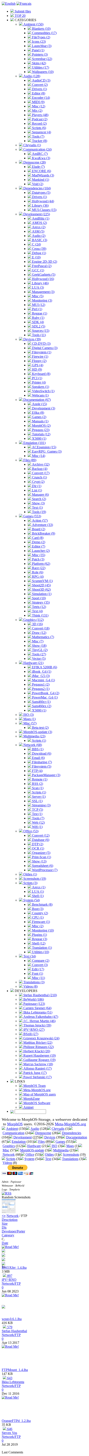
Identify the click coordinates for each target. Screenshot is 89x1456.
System (29, 1159)
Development (22, 1137)
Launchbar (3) (41, 46)
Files (41, 1141)
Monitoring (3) (41, 300)
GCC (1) (37, 270)
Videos (7, 1163)
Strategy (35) (40, 602)
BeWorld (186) (33, 999)
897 (9, 1276)
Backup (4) (39, 469)
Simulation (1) (41, 594)
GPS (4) (37, 365)
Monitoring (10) (42, 930)
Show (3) (38, 503)
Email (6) (38, 758)
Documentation (76, 1137)
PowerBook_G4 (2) (45, 693)
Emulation (19, 1141)
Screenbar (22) (41, 59)
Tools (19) (38, 512)
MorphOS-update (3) (37, 732)
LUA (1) (37, 891)
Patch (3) (37, 559)
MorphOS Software (36, 1103)
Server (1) (38, 796)
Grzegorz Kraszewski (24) (40, 1038)
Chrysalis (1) (31, 145)
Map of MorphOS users (39, 1094)
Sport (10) (38, 598)
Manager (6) (40, 494)
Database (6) (40, 840)
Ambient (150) (32, 24)
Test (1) (36, 814)
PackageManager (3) (45, 775)
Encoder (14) (40, 97)
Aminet (27, 1107)
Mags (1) (29, 719)
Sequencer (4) (41, 132)
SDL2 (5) (38, 326)
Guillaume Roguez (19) (39, 1060)
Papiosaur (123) (33, 1004)
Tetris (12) (38, 607)
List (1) (36, 490)
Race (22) (38, 568)
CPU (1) (37, 917)
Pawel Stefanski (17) (37, 1077)
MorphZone (31, 1098)
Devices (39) (31, 339)
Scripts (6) (38, 128)
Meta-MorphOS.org (36, 1090)
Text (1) (37, 507)
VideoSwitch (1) (42, 391)
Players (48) (39, 115)
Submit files (22, 11)
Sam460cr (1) (41, 702)
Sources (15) (40, 330)
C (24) (36, 244)
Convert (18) (40, 628)
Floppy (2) (38, 361)
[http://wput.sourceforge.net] (3, 1307)
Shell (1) (37, 896)
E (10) (36, 257)
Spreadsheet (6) (42, 865)
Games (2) (38, 417)
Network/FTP (11, 1283)
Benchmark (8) (41, 904)
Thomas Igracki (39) (36, 1025)
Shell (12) (38, 943)
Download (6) (41, 753)
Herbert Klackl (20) (36, 1051)
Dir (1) (36, 486)
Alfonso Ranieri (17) (37, 1068)
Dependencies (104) (36, 188)
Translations (70, 1159)
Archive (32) (40, 464)
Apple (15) (39, 404)
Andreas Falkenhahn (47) (40, 1016)
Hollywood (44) (42, 201)
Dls (4, 1227)
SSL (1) (37, 801)
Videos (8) (30, 986)
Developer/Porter (13, 1231)
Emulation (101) (34, 443)
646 (9, 1429)
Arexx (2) (38, 227)
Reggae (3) (39, 939)
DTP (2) (37, 844)
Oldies (49, 1154)
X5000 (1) (38, 438)
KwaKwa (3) (40, 158)
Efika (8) (37, 412)
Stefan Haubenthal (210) (39, 995)
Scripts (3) (29, 883)
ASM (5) (37, 231)
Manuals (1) (39, 421)
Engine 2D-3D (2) (44, 261)
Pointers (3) (39, 54)
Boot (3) (37, 909)
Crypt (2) (37, 481)
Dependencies (71, 1133)
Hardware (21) (32, 663)
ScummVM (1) (42, 581)
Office (29, 1154)
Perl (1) (36, 309)
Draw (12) (38, 632)
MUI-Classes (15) (43, 210)
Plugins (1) (39, 935)
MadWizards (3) (42, 175)
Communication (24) (37, 149)
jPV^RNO (9, 1279)
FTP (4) (37, 771)
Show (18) (38, 645)
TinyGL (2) (39, 650)
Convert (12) (40, 835)
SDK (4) (37, 322)
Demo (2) (38, 542)
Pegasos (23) (40, 430)
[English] (9, 3)
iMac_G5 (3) (40, 676)
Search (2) (38, 499)
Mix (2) (36, 110)
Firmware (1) (40, 922)
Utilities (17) (40, 67)
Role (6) (37, 572)
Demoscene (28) (34, 162)
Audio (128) (31, 76)
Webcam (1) (40, 395)
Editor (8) (38, 93)
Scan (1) (37, 788)
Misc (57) (29, 723)
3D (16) (37, 624)
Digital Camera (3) (44, 348)
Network (9, 1154)
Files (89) (29, 460)
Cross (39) (38, 248)
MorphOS (15, 1124)
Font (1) (37, 973)
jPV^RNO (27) (33, 1029)
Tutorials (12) (40, 434)
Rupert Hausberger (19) (39, 1055)
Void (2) (37, 184)
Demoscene (43, 1133)
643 (9, 1378)
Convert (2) (39, 85)
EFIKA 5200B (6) (44, 667)
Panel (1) (37, 50)
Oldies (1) (29, 874)
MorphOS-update (32, 1150)
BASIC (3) (39, 240)
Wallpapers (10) (42, 72)
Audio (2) (38, 236)
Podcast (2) (39, 119)
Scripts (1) (38, 740)
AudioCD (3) (40, 80)
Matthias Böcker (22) (37, 1042)
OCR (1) (37, 848)
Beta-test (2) (40, 727)
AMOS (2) (39, 223)
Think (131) (39, 615)
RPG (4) (37, 576)
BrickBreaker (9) (43, 533)
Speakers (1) (40, 387)
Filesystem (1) (41, 352)
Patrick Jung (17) (34, 1073)
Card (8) (37, 538)
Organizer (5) (40, 853)
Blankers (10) (41, 28)
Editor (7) (38, 546)
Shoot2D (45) (41, 585)
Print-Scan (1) (41, 857)
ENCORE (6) (41, 171)
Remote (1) (39, 779)
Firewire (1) (39, 356)
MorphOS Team (34, 1086)
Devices (49, 1137)
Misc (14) (38, 456)
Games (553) (31, 516)
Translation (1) (41, 947)
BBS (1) (37, 749)
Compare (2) (40, 960)
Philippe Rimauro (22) (38, 1047)
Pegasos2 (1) (40, 689)
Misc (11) (38, 978)
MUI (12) (38, 305)
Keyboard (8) (40, 374)
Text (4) (37, 611)
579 (9, 1327)
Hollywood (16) (42, 279)
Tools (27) (38, 654)
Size (5, 1223)
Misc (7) (37, 641)
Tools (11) (38, 335)
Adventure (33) (42, 525)
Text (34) (29, 956)
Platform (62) (40, 563)
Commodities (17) (44, 33)
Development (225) (36, 214)
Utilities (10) (40, 952)
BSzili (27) (30, 1034)
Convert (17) (40, 473)
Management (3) (42, 292)
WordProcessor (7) (44, 870)
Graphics (9, 1146)
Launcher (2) (40, 550)
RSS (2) (37, 783)
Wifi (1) (37, 827)
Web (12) (38, 822)
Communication (13, 1133)
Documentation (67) (36, 399)
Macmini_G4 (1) (43, 680)
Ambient (12, 1128)
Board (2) (38, 529)
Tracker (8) (39, 141)
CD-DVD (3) (41, 343)
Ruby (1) (37, 318)
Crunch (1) (39, 477)
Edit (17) (37, 969)
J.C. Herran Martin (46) (39, 1021)
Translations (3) (33, 982)
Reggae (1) (39, 313)
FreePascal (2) (41, 266)
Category (8, 1235)
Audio (34, 1128)
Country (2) (39, 913)
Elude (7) (38, 166)
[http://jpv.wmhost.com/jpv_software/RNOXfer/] (3, 1260)
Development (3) (43, 408)
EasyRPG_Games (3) (46, 451)
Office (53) (30, 831)
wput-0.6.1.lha (12, 1319)
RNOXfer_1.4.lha (14, 1267)
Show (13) (38, 861)
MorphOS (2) (41, 425)
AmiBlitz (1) (40, 218)
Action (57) (39, 520)
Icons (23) (38, 41)
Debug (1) (38, 253)
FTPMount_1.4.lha (15, 1370)
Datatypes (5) (40, 192)
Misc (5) (37, 296)
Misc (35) (38, 555)
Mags (70, 1146)
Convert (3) (39, 965)
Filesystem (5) (41, 766)
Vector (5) (38, 658)
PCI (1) (36, 378)
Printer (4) (38, 382)
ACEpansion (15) (43, 447)
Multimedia (61, 1150)
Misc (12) (38, 106)
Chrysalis (58, 1128)
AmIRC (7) (39, 154)
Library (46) (40, 283)
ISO (54, 1146)
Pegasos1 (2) (40, 684)
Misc (6, 1150)
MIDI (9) (37, 102)
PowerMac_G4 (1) (44, 697)
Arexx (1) (38, 887)
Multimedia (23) (33, 736)
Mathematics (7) (42, 637)
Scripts (10, 1159)
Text (48, 1159)
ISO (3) (28, 714)
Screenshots (71, 1154)
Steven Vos (9, 1433)
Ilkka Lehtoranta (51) (37, 1012)
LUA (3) (37, 287)
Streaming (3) (41, 805)
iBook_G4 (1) (41, 671)
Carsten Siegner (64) (36, 1008)
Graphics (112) (33, 620)
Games (60, 1141)
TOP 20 (19, 15)
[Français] (23, 3)
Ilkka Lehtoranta (13, 1382)
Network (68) (32, 745)
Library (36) (40, 205)
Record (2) (39, 123)
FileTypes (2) (40, 37)
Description (9, 1219)
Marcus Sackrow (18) (37, 1064)
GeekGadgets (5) (43, 274)
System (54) (31, 900)
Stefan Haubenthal (14, 1331)
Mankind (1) (40, 179)
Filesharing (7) (41, 762)
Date (5, 1243)
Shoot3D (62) (41, 589)
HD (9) (36, 369)
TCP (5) (37, 809)
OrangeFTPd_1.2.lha (16, 1421)
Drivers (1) (39, 89)
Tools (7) (37, 136)
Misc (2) (37, 926)
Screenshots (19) (34, 878)
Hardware (34, 1146)
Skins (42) (38, 63)
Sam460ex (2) (41, 706)
